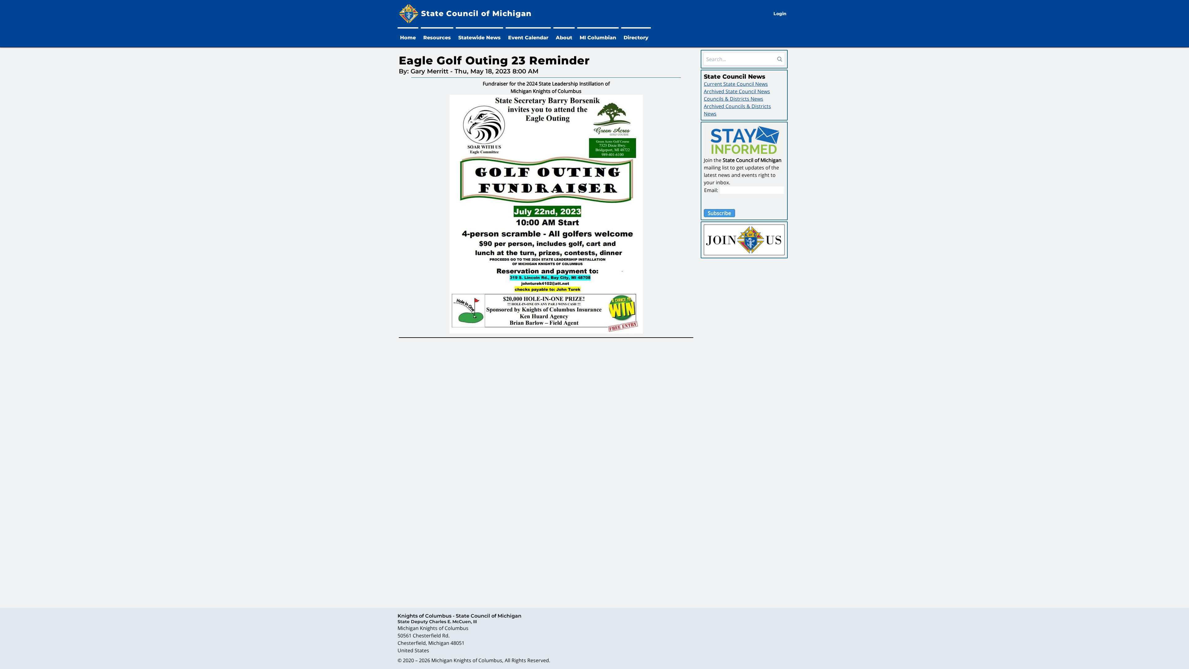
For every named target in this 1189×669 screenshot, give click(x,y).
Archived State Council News (737, 91)
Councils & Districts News (733, 98)
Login (779, 13)
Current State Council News (736, 84)
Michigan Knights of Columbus (466, 660)
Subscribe (719, 213)
